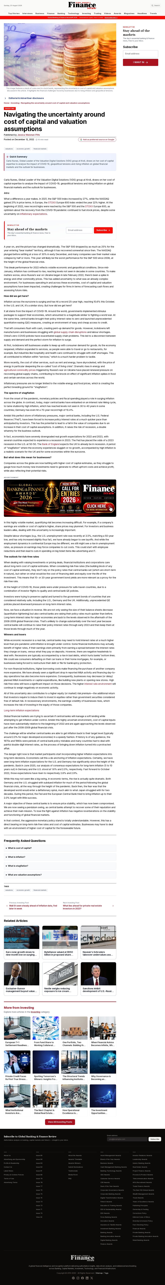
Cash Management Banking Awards (113, 1167)
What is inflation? (16, 857)
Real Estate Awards (140, 1167)
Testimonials (73, 1171)
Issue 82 (39, 1167)
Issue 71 (39, 1209)
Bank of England (51, 444)
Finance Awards (106, 1244)
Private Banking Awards (141, 1232)
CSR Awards (105, 1182)
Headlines (142, 13)
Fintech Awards (106, 1202)
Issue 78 (39, 1182)
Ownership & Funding (140, 1209)
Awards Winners (74, 1163)
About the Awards (75, 1155)
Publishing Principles (140, 1205)
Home (6, 103)
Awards (117, 13)
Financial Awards (139, 1229)
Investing (86, 13)
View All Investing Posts (60, 1122)
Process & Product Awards (143, 1175)
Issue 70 (39, 1213)
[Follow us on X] (91, 1278)
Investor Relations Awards (142, 1155)
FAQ (69, 1178)
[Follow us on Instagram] (78, 1278)
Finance (50, 13)
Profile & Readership (11, 1163)
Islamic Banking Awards (141, 1163)
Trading (97, 13)
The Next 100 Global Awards (143, 1190)
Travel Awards (138, 1198)
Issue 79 (39, 1178)
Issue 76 (39, 1190)
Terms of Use (9, 1178)
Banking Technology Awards (111, 1171)
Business (40, 13)
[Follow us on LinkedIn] (87, 1278)
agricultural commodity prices (20, 370)
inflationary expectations (33, 214)
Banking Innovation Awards (110, 1236)
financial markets (40, 149)
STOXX (52, 202)
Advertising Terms (10, 1182)
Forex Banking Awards (108, 1217)
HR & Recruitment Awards (142, 1182)
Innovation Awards (107, 1221)
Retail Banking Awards (141, 1240)
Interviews (27, 13)
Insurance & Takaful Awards (111, 1225)
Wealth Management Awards (143, 1194)
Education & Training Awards (111, 1205)
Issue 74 (39, 1198)
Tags (106, 1273)
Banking (61, 13)
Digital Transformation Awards (111, 1198)
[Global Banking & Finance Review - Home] (82, 5)
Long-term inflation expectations (21, 710)
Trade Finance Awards (141, 1186)
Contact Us (8, 1167)
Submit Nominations (75, 1167)
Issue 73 (39, 1202)
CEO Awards (105, 1175)
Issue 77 (39, 1186)
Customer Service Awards (110, 1178)
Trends (153, 13)
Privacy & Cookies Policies (14, 1175)
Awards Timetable (75, 1159)
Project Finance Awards (142, 1171)
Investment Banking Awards (110, 1229)
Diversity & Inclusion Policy (143, 1221)
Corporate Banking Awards (110, 1194)
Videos (107, 13)
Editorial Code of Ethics (141, 1217)
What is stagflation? (18, 866)
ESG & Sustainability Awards (110, 1209)
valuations (9, 149)
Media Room (73, 1175)
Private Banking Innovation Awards (145, 1236)
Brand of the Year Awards (110, 1159)
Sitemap (99, 1273)
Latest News (8, 1171)
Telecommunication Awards (143, 1178)
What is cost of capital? (20, 848)
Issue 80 (39, 1175)
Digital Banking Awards (109, 1240)
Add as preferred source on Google (98, 140)
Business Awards (106, 1163)
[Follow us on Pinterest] (73, 1278)
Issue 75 (39, 1194)
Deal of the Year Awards (109, 1186)
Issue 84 (39, 1159)
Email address (112, 1135)
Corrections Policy (139, 1213)
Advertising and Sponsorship (14, 1159)
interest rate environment (98, 684)
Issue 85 (39, 1155)
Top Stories (14, 13)
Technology (73, 13)
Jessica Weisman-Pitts (28, 135)
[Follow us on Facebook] (82, 1278)
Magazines (129, 13)
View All (39, 1217)
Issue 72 (39, 1205)
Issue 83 (39, 1163)
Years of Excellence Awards (143, 1202)
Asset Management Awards (110, 1155)
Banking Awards (106, 1232)
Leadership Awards (140, 1159)
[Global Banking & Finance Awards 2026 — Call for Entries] (60, 498)
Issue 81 (39, 1171)
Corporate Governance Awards (112, 1190)
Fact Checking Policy (140, 1225)
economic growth (23, 149)
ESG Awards (105, 1213)
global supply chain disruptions (70, 332)
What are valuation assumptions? (25, 875)
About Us (7, 1155)
